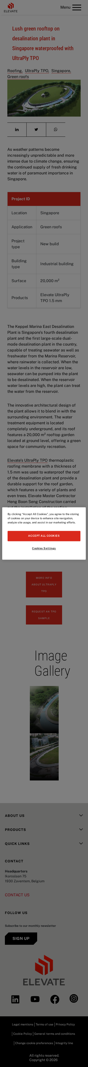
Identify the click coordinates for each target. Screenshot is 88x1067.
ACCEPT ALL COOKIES (44, 536)
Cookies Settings (44, 548)
